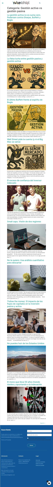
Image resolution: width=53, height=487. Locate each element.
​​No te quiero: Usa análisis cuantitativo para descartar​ (25, 261)
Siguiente (42, 423)
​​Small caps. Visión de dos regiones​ (24, 221)
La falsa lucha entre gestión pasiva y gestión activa (25, 59)
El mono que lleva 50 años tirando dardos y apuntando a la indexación (24, 383)
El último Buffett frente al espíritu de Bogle (24, 100)
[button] (3, 3)
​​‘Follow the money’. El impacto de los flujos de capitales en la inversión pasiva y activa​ (25, 304)
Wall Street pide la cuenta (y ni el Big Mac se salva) (25, 140)
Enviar (31, 445)
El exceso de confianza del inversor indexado (24, 181)
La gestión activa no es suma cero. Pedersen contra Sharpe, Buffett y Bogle (24, 17)
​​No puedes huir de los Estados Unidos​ (25, 343)
